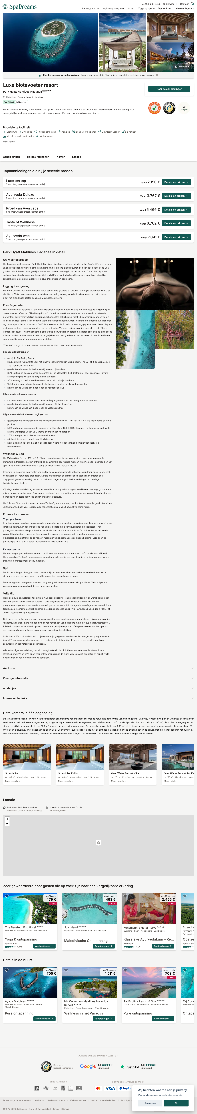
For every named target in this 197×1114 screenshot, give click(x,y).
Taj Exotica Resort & (140, 1001)
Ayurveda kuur (90, 8)
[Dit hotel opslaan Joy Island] (66, 896)
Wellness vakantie (113, 8)
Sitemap (65, 1109)
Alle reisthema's (184, 8)
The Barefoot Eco (20, 927)
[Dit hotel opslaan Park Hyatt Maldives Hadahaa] (190, 16)
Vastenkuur (165, 8)
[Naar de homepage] (20, 5)
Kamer (61, 156)
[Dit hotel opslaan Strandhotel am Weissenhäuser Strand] (184, 896)
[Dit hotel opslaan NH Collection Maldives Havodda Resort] (66, 970)
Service (56, 1109)
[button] (98, 843)
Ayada (15, 1001)
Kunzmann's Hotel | (144, 927)
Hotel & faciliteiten (38, 156)
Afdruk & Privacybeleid (40, 1109)
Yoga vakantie (146, 8)
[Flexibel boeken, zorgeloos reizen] (157, 75)
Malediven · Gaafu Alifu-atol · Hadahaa (24, 97)
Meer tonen (9, 141)
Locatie (76, 156)
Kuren (130, 8)
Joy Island (71, 927)
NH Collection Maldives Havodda (86, 1003)
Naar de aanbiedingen (169, 88)
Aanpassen (150, 1103)
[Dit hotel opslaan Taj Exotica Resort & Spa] (125, 970)
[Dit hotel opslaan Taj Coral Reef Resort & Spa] (184, 970)
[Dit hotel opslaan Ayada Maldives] (6, 970)
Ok (176, 1103)
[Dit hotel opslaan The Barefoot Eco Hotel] (6, 896)
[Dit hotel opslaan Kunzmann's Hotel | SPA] (125, 896)
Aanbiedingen (11, 156)
